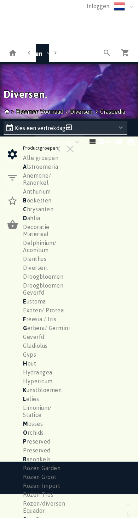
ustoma (34, 301)
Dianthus (34, 258)
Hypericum (38, 381)
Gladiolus (35, 345)
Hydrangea (37, 372)
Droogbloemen (43, 276)
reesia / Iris (39, 319)
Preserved (37, 450)
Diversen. (81, 111)
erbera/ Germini (46, 328)
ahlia (31, 218)
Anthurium (37, 191)
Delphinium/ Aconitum (40, 246)
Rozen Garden (42, 468)
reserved (37, 441)
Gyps (29, 354)
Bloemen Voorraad (40, 111)
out (29, 363)
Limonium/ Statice (37, 411)
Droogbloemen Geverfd (43, 289)
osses (33, 423)
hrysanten (38, 209)
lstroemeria (40, 166)
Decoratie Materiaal (36, 230)
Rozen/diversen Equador (44, 507)
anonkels (37, 459)
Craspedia (112, 111)
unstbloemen (42, 390)
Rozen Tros (38, 494)
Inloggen (98, 6)
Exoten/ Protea (43, 310)
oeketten (37, 200)
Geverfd (34, 336)
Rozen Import (41, 485)
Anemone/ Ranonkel (37, 179)
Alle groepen (40, 157)
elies (31, 398)
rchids (33, 432)
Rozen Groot (40, 476)
